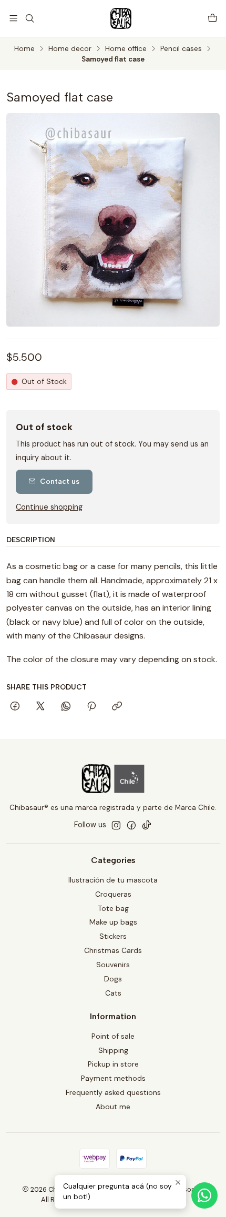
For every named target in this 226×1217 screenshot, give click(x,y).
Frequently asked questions (113, 1092)
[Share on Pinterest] (91, 706)
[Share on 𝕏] (40, 706)
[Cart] (213, 18)
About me (113, 1106)
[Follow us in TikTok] (146, 825)
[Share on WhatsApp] (66, 706)
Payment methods (113, 1078)
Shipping (113, 1050)
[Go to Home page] (120, 18)
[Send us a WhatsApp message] (204, 1195)
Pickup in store (113, 1064)
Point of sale (113, 1036)
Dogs (113, 978)
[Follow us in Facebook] (131, 825)
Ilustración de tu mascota (113, 880)
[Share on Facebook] (15, 706)
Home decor (69, 49)
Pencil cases (181, 49)
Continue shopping (49, 507)
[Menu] (13, 18)
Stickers (113, 936)
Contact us (59, 481)
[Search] (29, 18)
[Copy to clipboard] (117, 706)
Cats (113, 993)
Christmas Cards (113, 950)
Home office (126, 49)
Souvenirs (113, 964)
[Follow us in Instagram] (116, 825)
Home (24, 49)
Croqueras (113, 894)
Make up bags (113, 922)
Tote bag (113, 908)
